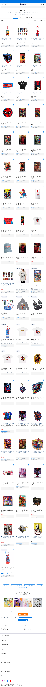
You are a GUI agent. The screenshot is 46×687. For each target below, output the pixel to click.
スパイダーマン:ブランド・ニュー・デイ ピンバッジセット (7, 123)
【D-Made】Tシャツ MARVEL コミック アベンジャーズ (22, 369)
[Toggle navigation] (2, 5)
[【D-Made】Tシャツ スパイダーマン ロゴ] (22, 332)
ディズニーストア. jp (4, 45)
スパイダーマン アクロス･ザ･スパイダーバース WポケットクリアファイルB (7, 454)
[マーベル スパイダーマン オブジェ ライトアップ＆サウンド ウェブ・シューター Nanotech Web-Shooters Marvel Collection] (37, 304)
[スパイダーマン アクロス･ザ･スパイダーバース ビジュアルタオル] (7, 472)
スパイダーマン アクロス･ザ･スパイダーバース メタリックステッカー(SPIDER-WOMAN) (37, 369)
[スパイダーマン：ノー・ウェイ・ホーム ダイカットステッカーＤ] (37, 500)
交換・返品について (4, 644)
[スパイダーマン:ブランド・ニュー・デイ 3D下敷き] (22, 112)
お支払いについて (4, 640)
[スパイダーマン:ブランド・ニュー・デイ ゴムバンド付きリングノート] (37, 85)
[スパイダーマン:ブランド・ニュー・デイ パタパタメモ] (37, 58)
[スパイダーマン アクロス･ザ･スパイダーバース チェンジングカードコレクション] (22, 416)
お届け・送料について (5, 635)
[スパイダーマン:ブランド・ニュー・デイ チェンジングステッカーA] (22, 58)
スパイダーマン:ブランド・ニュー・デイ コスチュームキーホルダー (37, 42)
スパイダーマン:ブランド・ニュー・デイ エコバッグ (37, 204)
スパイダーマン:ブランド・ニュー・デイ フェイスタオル (7, 96)
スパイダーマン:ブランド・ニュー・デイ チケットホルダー (37, 123)
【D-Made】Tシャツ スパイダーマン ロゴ (22, 339)
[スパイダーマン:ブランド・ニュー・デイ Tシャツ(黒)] (22, 85)
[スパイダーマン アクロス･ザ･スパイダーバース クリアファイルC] (22, 472)
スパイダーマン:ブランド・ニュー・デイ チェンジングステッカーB (22, 231)
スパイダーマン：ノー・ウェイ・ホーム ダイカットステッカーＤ (37, 511)
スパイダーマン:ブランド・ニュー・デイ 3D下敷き (22, 123)
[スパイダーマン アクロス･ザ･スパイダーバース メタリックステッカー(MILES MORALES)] (37, 387)
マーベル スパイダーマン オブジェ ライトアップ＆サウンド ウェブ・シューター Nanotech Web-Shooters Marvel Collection (37, 313)
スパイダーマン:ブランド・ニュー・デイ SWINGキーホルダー (7, 42)
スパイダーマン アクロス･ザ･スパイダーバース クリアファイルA (22, 454)
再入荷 (25, 628)
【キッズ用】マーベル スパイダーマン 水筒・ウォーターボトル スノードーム (7, 340)
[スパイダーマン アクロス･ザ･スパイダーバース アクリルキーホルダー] (22, 387)
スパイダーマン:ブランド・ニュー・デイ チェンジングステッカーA (22, 69)
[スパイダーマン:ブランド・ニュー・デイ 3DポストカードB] (7, 139)
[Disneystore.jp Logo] (23, 4)
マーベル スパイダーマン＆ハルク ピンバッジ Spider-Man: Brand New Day (37, 286)
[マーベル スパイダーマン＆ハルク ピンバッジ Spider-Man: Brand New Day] (37, 276)
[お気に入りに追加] (13, 23)
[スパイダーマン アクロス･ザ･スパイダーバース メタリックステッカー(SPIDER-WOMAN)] (37, 358)
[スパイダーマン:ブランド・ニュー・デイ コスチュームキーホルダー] (37, 31)
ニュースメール (19, 685)
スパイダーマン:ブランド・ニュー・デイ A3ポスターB (22, 258)
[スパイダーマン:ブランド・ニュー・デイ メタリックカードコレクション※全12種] (7, 276)
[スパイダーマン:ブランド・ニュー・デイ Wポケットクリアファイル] (22, 139)
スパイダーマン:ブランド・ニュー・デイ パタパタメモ (37, 69)
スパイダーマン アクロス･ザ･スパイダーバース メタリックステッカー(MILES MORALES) (37, 398)
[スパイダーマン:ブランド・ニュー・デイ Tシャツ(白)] (37, 220)
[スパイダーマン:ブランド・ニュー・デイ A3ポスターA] (37, 247)
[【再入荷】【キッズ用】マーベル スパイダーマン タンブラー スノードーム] (7, 557)
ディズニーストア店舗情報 (6, 666)
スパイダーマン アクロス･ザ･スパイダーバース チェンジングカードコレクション (22, 426)
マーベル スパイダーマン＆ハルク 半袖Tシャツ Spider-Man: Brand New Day (22, 286)
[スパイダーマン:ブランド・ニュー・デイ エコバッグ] (37, 193)
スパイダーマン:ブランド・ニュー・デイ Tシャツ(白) (37, 231)
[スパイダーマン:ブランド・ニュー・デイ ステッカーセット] (22, 193)
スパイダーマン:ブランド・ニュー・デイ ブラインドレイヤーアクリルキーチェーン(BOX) (7, 69)
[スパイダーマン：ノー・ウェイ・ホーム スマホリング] (37, 529)
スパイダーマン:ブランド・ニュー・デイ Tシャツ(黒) (22, 96)
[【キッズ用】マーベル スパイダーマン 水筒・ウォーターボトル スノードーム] (7, 332)
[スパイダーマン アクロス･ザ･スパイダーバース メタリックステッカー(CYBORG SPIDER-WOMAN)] (37, 416)
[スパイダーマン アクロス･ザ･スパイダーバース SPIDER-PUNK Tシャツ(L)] (7, 416)
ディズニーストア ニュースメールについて (28, 611)
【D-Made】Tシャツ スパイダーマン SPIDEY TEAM (36, 340)
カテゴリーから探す (4, 625)
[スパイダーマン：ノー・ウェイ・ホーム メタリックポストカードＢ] (7, 529)
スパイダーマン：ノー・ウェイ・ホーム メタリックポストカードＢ (7, 539)
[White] (17, 345)
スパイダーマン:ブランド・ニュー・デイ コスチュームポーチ (7, 231)
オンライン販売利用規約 (5, 684)
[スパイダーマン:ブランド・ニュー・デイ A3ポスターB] (22, 247)
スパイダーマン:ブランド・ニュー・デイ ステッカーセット (22, 204)
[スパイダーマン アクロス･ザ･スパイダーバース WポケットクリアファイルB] (7, 444)
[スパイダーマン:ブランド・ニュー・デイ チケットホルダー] (37, 112)
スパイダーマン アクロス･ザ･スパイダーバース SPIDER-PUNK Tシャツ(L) (7, 426)
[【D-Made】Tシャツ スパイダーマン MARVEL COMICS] (7, 358)
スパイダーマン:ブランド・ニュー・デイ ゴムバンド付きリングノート (37, 96)
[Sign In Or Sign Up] (5, 5)
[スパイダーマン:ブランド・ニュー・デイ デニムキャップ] (7, 247)
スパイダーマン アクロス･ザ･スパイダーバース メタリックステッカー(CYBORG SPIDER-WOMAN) (37, 426)
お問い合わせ (3, 653)
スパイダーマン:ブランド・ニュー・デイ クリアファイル (7, 204)
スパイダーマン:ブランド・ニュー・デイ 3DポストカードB (7, 150)
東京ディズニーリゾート (28, 629)
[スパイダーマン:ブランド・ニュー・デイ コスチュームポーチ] (7, 220)
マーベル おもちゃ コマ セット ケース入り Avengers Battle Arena (7, 313)
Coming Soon (26, 626)
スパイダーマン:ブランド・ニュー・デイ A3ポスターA (37, 258)
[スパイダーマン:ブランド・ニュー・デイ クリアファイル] (7, 193)
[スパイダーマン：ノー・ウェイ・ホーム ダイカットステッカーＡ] (22, 529)
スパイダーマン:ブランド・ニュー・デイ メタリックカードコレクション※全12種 (7, 286)
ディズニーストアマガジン (5, 629)
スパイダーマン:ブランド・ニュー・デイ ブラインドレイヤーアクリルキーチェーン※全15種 (22, 42)
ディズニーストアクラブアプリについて (25, 617)
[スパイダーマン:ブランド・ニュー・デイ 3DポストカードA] (37, 139)
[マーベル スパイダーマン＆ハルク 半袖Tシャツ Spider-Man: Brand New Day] (22, 276)
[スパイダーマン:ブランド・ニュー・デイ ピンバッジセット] (7, 112)
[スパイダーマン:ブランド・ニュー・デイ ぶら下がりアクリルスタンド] (7, 166)
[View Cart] (43, 4)
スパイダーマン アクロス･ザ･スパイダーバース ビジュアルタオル (7, 483)
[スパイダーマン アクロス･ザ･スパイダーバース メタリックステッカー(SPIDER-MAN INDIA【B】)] (37, 444)
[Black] (19, 345)
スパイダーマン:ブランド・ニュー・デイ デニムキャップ (7, 258)
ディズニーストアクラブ (5, 662)
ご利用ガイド (3, 649)
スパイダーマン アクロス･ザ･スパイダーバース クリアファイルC (22, 483)
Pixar (25, 625)
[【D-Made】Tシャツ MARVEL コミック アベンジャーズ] (22, 358)
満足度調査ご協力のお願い (6, 675)
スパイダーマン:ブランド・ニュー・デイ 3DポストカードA (37, 150)
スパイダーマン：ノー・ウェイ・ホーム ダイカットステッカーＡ (22, 539)
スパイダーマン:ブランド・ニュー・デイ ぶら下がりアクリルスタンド (7, 177)
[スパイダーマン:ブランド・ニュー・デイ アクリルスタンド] (22, 166)
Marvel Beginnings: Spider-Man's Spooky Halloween (7, 511)
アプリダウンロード (23, 620)
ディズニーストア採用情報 (6, 671)
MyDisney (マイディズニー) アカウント (8, 685)
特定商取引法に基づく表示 (16, 684)
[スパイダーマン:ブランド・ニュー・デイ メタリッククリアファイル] (37, 166)
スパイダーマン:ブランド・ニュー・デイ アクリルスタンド (22, 177)
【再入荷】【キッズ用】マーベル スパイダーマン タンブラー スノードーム (7, 568)
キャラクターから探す (4, 626)
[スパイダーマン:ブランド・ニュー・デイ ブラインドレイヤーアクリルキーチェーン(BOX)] (7, 58)
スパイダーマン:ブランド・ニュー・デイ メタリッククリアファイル (37, 177)
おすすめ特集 (3, 628)
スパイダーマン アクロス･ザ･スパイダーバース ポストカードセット (37, 483)
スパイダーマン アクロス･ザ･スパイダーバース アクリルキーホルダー (22, 398)
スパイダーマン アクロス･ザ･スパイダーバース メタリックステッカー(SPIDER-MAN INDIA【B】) (37, 455)
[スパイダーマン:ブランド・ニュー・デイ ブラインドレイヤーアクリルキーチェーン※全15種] (22, 31)
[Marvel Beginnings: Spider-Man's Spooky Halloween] (7, 500)
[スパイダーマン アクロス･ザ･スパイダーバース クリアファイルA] (22, 444)
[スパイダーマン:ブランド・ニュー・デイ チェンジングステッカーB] (22, 220)
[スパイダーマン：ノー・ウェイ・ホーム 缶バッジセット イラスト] (22, 500)
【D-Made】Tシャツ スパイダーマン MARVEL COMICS (6, 369)
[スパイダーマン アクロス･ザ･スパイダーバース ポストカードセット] (37, 472)
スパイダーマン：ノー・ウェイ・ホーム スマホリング (37, 539)
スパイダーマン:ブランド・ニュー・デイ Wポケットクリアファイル (22, 150)
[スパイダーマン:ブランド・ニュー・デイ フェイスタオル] (7, 85)
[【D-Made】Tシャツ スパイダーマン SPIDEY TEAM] (37, 332)
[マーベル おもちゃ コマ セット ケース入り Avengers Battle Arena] (7, 304)
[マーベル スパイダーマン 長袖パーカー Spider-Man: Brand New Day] (22, 304)
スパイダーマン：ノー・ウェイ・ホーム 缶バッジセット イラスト (22, 511)
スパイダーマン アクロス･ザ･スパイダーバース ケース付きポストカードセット (7, 398)
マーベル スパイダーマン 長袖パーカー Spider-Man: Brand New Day (22, 313)
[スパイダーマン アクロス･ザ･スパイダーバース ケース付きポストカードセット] (7, 387)
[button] (3, 1)
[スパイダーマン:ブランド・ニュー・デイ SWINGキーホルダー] (7, 31)
